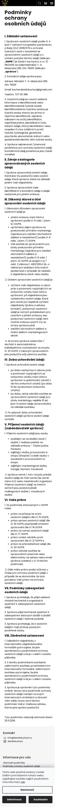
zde (23, 782)
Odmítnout (14, 799)
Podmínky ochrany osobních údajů (21, 766)
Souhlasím (41, 799)
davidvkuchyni (15, 741)
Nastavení (27, 790)
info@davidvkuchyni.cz (20, 737)
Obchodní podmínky (14, 762)
